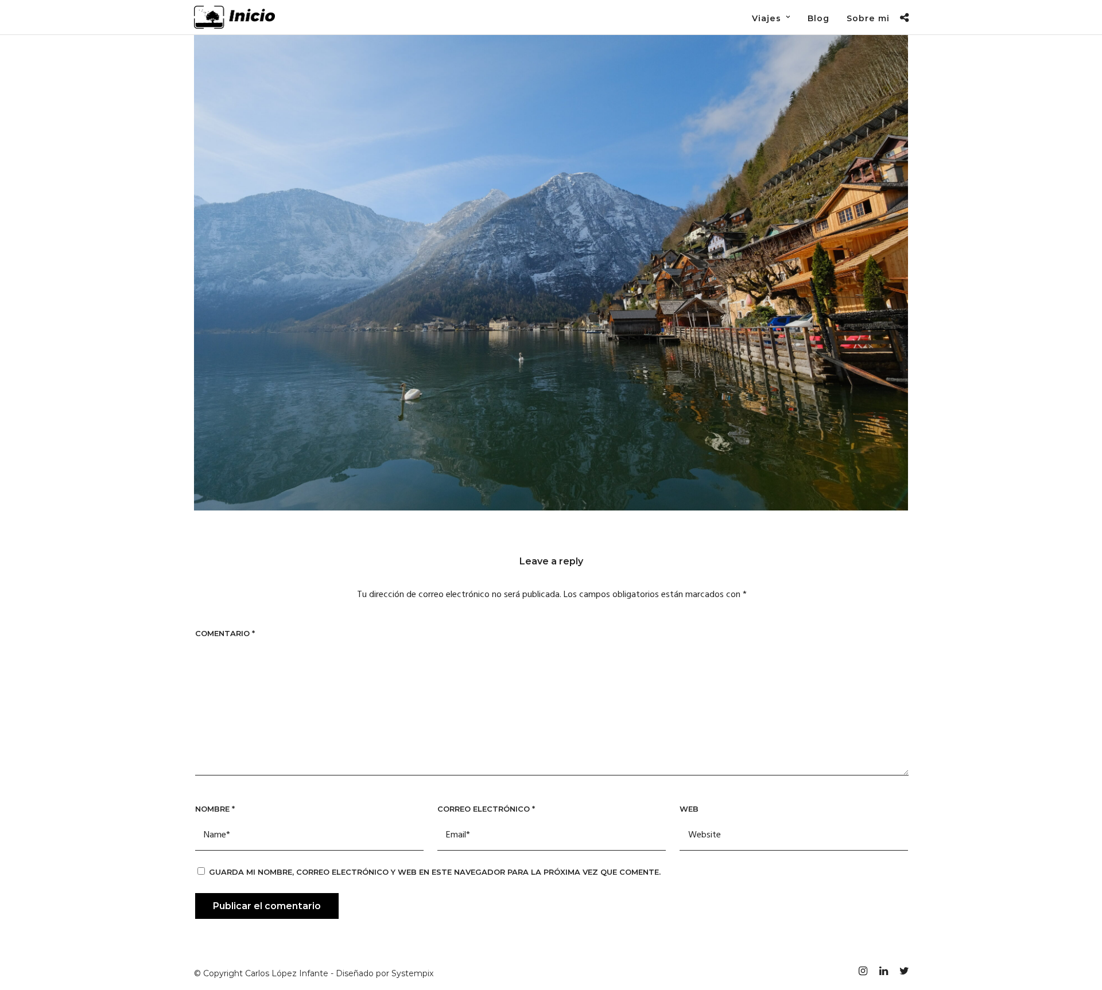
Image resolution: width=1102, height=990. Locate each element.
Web (689, 808)
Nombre (215, 808)
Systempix (412, 973)
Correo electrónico (486, 808)
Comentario (225, 633)
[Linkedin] (883, 971)
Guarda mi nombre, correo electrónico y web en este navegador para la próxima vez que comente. (435, 871)
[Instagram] (862, 971)
